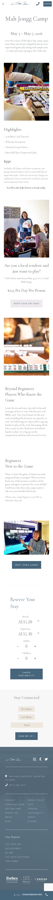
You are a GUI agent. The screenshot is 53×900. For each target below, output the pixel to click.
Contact (10, 800)
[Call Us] (37, 4)
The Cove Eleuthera (17, 857)
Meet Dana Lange (26, 565)
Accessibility (36, 813)
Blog (8, 821)
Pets (30, 804)
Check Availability (26, 674)
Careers (33, 809)
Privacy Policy (36, 800)
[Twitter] (46, 759)
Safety (32, 817)
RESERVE (47, 4)
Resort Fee (12, 813)
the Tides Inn (13, 844)
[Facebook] (40, 759)
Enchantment (13, 848)
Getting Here (13, 809)
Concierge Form (14, 804)
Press (8, 817)
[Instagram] (35, 759)
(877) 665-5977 (17, 785)
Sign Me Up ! (26, 736)
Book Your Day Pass (26, 303)
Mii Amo (9, 853)
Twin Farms (12, 861)
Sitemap (32, 821)
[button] (3, 4)
